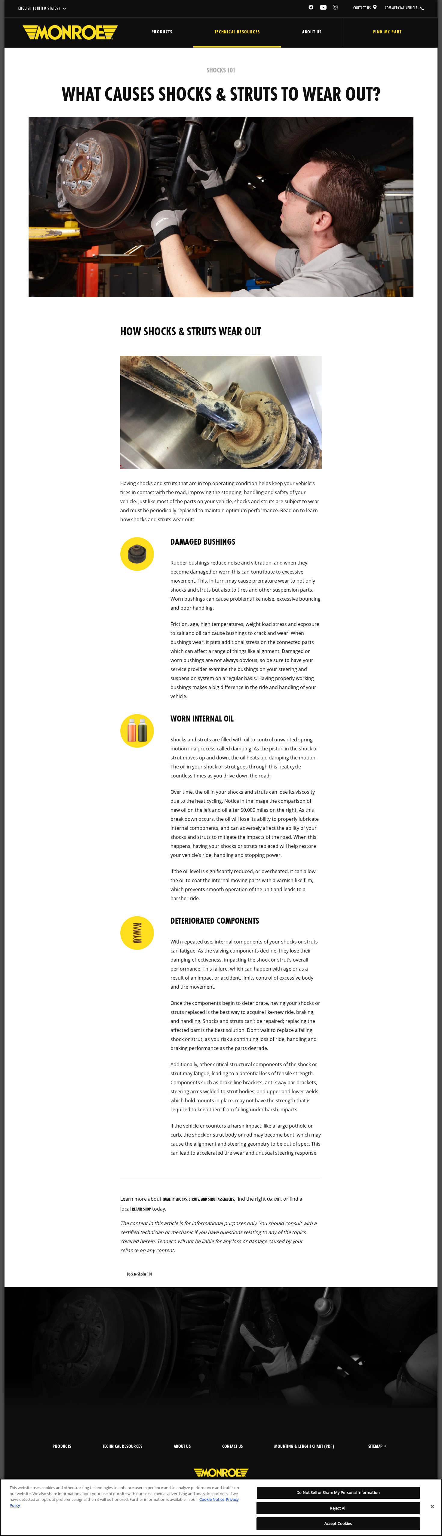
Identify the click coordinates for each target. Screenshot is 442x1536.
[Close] (432, 1506)
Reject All (338, 1508)
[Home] (70, 32)
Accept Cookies (338, 1523)
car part (274, 1200)
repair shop (141, 1209)
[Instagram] (335, 8)
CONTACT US (362, 8)
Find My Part (387, 32)
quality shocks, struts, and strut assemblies (198, 1200)
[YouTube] (323, 8)
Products (162, 32)
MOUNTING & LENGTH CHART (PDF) (304, 1447)
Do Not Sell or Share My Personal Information (338, 1492)
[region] (221, 1507)
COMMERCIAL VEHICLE (401, 8)
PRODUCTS (62, 1447)
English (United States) (39, 9)
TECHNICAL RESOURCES (122, 1447)
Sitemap (375, 1447)
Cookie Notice (211, 1499)
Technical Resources (237, 32)
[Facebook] (311, 8)
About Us (311, 32)
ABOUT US (182, 1447)
